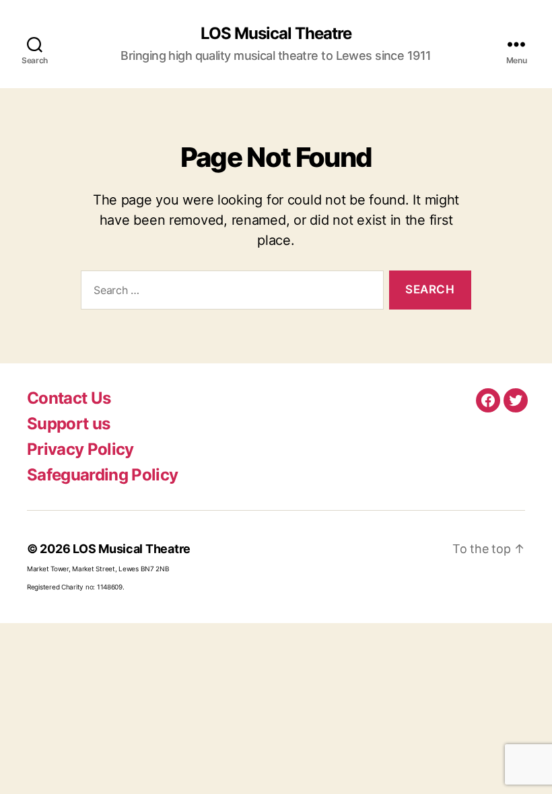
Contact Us (68, 398)
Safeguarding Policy (102, 474)
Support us (68, 423)
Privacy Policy (80, 449)
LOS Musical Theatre (276, 34)
